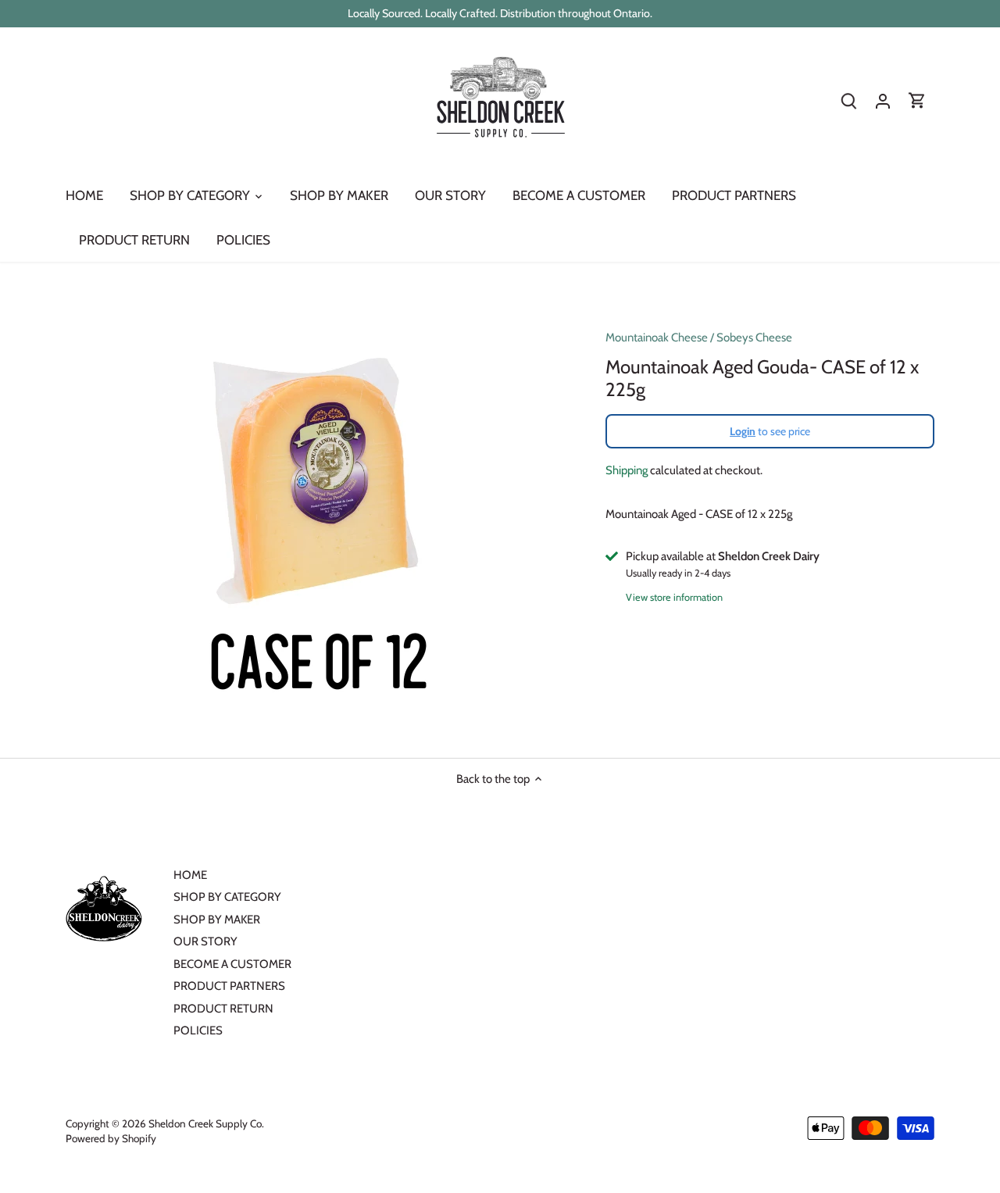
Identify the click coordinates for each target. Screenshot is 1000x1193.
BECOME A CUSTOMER (232, 964)
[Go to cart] (917, 101)
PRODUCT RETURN (223, 1009)
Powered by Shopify (111, 1138)
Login (742, 431)
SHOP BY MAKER (216, 920)
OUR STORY (205, 941)
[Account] (883, 101)
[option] (317, 509)
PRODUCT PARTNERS (229, 986)
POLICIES (198, 1030)
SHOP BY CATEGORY (227, 897)
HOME (190, 875)
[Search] (848, 101)
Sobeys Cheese (754, 337)
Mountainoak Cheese (656, 337)
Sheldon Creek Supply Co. (206, 1123)
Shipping (626, 470)
